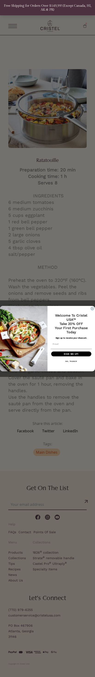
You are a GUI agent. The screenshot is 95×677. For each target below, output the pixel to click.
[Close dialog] (92, 308)
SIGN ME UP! (71, 354)
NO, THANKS (71, 361)
